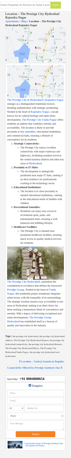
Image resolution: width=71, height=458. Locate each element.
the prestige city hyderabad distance (45, 344)
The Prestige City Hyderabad (23, 281)
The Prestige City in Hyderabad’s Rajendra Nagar (35, 99)
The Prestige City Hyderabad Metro (22, 348)
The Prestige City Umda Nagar (39, 119)
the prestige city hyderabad (25, 336)
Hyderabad (35, 163)
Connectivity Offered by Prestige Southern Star (34, 367)
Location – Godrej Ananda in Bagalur (42, 361)
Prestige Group (15, 289)
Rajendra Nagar (40, 111)
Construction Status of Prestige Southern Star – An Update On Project (43, 444)
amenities (30, 131)
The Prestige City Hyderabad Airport (31, 340)
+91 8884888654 (31, 379)
